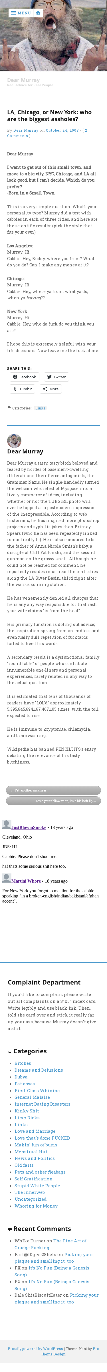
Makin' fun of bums (36, 1145)
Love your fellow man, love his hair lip (64, 801)
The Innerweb (30, 1192)
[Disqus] (53, 888)
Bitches (23, 1063)
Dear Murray (23, 80)
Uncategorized (31, 1199)
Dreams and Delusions (39, 1070)
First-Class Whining (37, 1090)
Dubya (21, 1077)
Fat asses (25, 1083)
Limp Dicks (27, 1117)
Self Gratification (34, 1179)
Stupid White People (37, 1185)
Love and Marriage (35, 1131)
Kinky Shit (27, 1111)
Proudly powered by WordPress (35, 1348)
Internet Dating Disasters (42, 1104)
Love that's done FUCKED (42, 1138)
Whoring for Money (36, 1206)
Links (40, 408)
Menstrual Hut (31, 1151)
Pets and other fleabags (40, 1172)
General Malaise (32, 1097)
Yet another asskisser (30, 790)
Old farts (24, 1165)
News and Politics (35, 1158)
